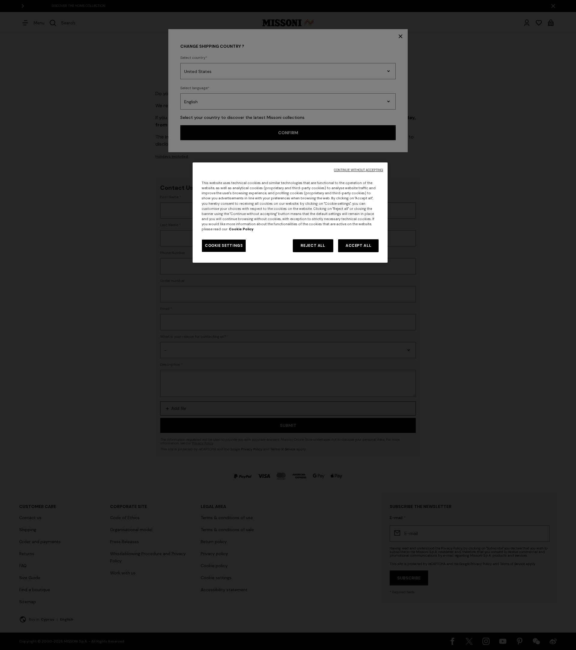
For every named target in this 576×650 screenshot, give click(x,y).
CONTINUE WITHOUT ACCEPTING (358, 170)
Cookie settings (224, 245)
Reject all (313, 245)
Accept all (358, 245)
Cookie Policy (241, 229)
